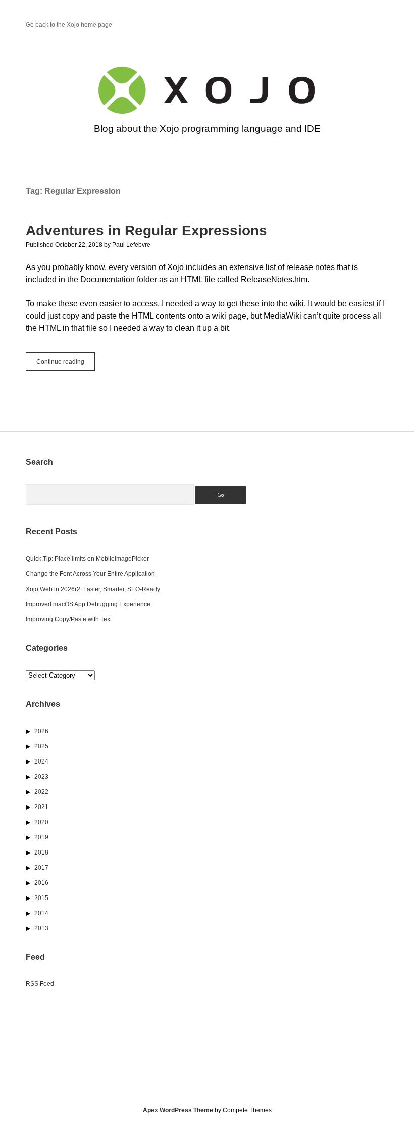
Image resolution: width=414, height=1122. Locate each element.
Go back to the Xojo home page (69, 24)
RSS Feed (40, 984)
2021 (41, 807)
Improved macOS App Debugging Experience (88, 604)
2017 (41, 867)
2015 (41, 898)
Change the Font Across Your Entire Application (90, 573)
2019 (41, 837)
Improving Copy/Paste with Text (69, 619)
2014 (41, 913)
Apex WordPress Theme (178, 1110)
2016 (41, 882)
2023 (41, 776)
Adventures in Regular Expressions (146, 230)
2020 (41, 822)
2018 (41, 852)
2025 (41, 746)
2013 (41, 928)
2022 (41, 791)
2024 (41, 761)
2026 (41, 731)
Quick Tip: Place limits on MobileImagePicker (87, 558)
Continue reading (65, 364)
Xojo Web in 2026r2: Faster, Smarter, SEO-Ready (93, 589)
